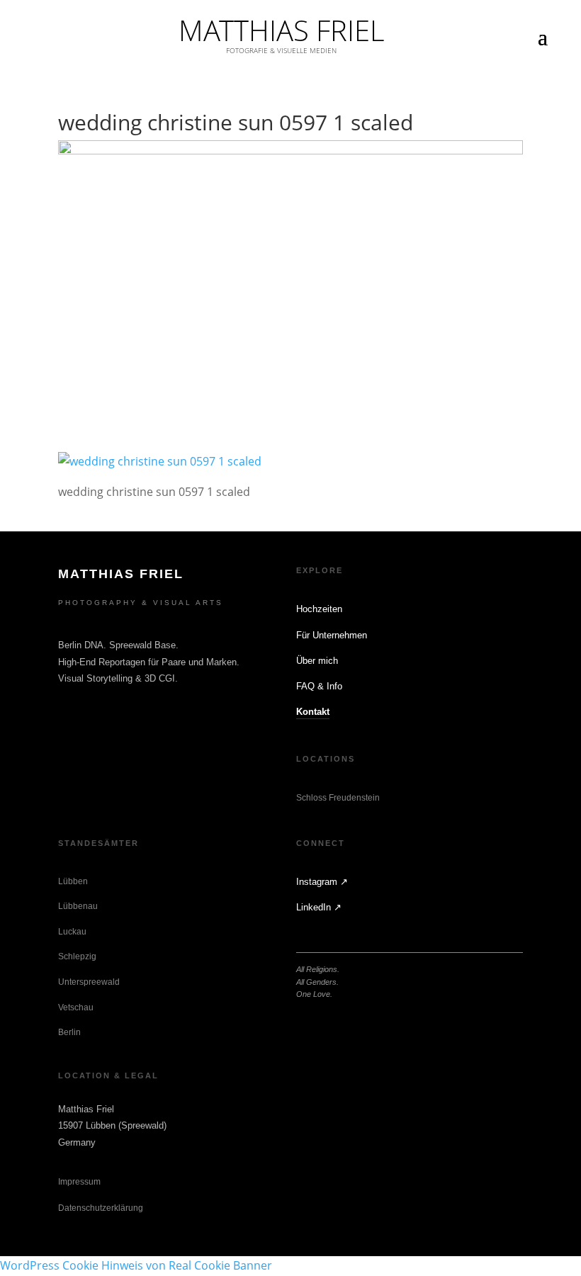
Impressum (79, 1182)
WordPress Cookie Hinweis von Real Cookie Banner (136, 1265)
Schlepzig (77, 956)
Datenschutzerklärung (100, 1208)
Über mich (317, 660)
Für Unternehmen (331, 635)
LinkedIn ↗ (319, 907)
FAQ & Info (319, 686)
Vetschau (76, 1007)
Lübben (73, 881)
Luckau (72, 932)
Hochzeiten (319, 609)
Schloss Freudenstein (338, 798)
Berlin (69, 1032)
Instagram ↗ (322, 881)
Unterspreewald (89, 982)
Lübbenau (78, 906)
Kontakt (312, 711)
